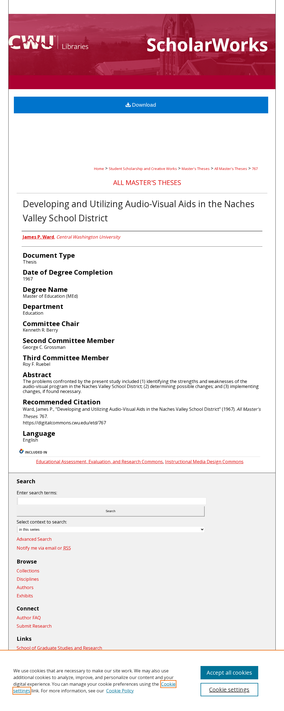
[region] (142, 680)
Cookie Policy (120, 691)
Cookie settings (229, 689)
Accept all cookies (229, 672)
